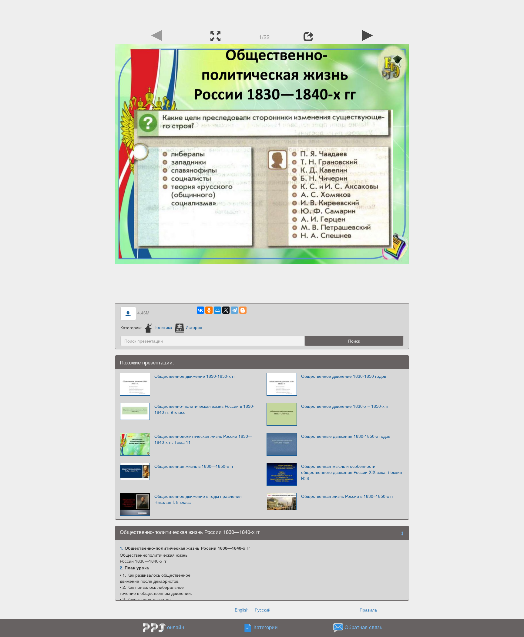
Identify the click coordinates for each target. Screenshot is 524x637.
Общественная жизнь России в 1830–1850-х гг (347, 496)
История (194, 327)
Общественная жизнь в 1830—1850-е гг (193, 466)
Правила (368, 610)
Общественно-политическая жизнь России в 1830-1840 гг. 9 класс (204, 409)
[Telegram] (234, 310)
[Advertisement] (262, 13)
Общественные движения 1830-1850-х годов (345, 436)
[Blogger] (243, 310)
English (242, 610)
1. (121, 548)
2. (121, 568)
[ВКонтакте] (200, 310)
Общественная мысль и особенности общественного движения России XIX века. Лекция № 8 (351, 472)
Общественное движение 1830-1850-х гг (194, 376)
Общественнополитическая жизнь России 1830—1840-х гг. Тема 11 (203, 439)
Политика (162, 327)
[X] (226, 310)
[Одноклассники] (209, 310)
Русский (262, 610)
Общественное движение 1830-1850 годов (343, 376)
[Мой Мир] (217, 310)
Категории (266, 627)
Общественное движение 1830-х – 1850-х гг (345, 406)
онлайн (175, 627)
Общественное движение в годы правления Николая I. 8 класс (198, 499)
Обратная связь (363, 627)
